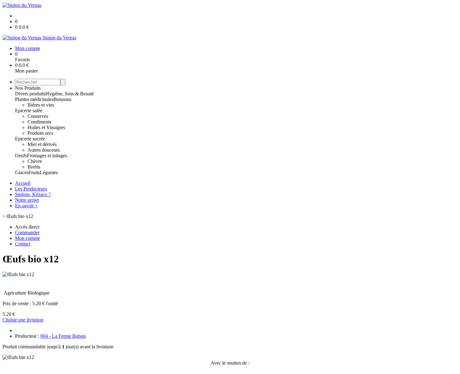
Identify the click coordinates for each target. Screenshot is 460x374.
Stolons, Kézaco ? (33, 194)
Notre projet (27, 200)
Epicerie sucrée (30, 138)
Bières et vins (41, 105)
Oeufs (21, 155)
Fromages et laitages (47, 155)
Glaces (21, 172)
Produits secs (40, 133)
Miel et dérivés (42, 144)
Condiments (39, 121)
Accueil (22, 183)
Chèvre (35, 161)
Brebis (34, 166)
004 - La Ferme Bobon (63, 336)
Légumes (49, 172)
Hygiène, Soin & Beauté (69, 93)
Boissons (62, 99)
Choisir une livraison (23, 319)
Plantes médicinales (34, 99)
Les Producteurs (31, 188)
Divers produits (30, 93)
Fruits (34, 172)
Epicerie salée (28, 110)
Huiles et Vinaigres (46, 127)
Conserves (38, 116)
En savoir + (26, 205)
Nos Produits (28, 88)
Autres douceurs (44, 150)
